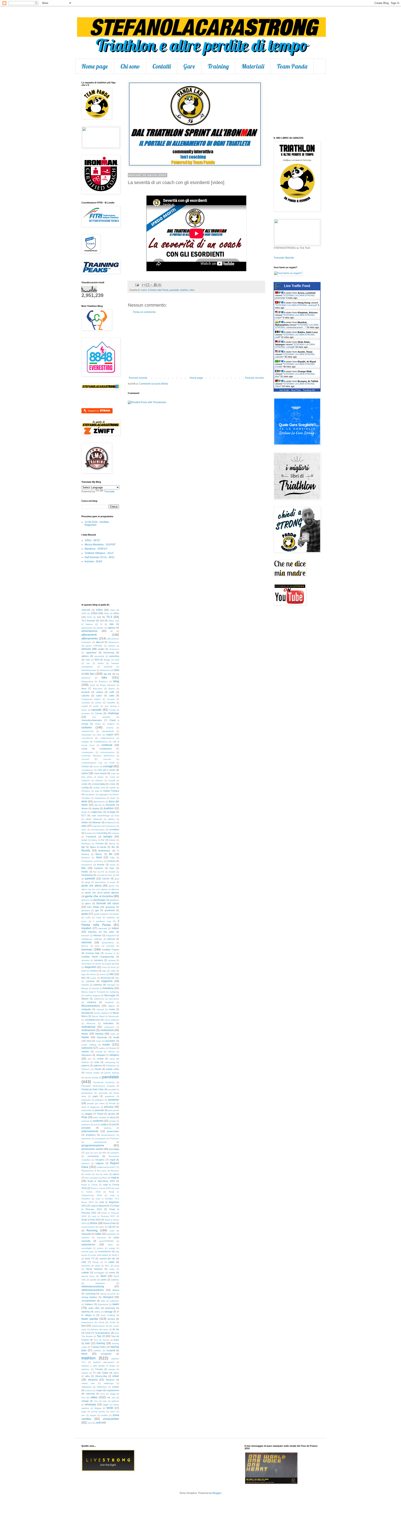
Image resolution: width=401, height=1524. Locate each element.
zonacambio (111, 1418)
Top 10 (101, 1336)
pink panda (113, 1110)
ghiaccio (85, 900)
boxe (83, 688)
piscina (111, 1114)
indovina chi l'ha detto (101, 932)
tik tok (116, 1329)
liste (83, 978)
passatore (109, 1096)
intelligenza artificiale (91, 939)
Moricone (91, 1023)
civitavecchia (87, 731)
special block (88, 1276)
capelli (84, 706)
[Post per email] (137, 284)
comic (84, 748)
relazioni (85, 1163)
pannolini (103, 1093)
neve (88, 1041)
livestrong (105, 978)
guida (84, 913)
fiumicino (85, 857)
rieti (97, 1174)
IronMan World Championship (97, 956)
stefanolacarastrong (92, 1286)
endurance (110, 826)
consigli (108, 766)
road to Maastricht (100, 1205)
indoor (115, 928)
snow (116, 1266)
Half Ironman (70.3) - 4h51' (100, 557)
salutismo (111, 1234)
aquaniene (91, 652)
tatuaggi (108, 1311)
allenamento (89, 638)
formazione (86, 865)
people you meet (95, 1103)
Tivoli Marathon (102, 1333)
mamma (98, 984)
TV (94, 1373)
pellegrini (99, 1100)
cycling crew (99, 787)
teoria (112, 1322)
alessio (100, 628)
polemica (85, 1124)
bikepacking (87, 681)
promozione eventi (92, 1149)
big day (107, 674)
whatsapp (90, 1404)
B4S (97, 659)
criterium (99, 780)
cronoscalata (98, 784)
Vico (83, 1397)
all (111, 631)
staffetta (115, 1280)
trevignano (106, 1354)
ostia (96, 1062)
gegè (87, 882)
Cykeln (112, 787)
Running (92, 1230)
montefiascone (92, 1020)
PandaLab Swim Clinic (92, 1089)
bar (88, 663)
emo (83, 825)
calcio (99, 695)
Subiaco (89, 1304)
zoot (90, 1423)
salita (98, 1233)
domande (110, 805)
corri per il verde (106, 770)
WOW (110, 1408)
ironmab (110, 946)
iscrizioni (85, 960)
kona (113, 967)
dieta (84, 801)
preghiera (90, 1135)
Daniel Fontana (111, 791)
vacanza (93, 1379)
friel (94, 872)
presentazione (108, 1135)
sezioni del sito (107, 1258)
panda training (111, 1073)
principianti (100, 1138)
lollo (117, 978)
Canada (111, 699)
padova (85, 1065)
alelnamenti (87, 628)
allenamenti (89, 634)
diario (112, 798)
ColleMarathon (101, 741)
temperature (87, 1322)
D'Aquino (85, 791)
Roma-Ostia (109, 1223)
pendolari (113, 1099)
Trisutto (99, 1369)
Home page (94, 66)
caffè (111, 692)
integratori (111, 935)
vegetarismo (113, 1390)
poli (95, 1124)
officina (111, 1051)
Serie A (115, 1255)
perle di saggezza (90, 1107)
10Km (99, 609)
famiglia (107, 836)
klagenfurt (90, 967)
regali (112, 1159)
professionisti (100, 1142)
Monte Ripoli (98, 1016)
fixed (99, 857)
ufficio (116, 1373)
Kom (104, 967)
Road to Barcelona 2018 (101, 1181)
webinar (115, 1401)
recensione (93, 1156)
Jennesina (86, 964)
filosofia (85, 850)
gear (117, 879)
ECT (83, 815)
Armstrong (108, 652)
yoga (83, 1411)
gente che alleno (91, 885)
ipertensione (108, 942)
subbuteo (114, 1301)
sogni (112, 1269)
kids (117, 964)
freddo (84, 871)
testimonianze (98, 1326)
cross (112, 784)
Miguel (111, 1006)
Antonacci (114, 649)
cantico (98, 702)
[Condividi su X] (152, 285)
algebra (111, 627)
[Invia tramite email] (144, 285)
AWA (87, 660)
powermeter (113, 1131)
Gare (189, 66)
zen (83, 1415)
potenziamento (89, 1131)
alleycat (100, 642)
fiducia (112, 843)
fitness (98, 854)
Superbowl (103, 1304)
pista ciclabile (99, 1117)
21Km (94, 613)
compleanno (105, 748)
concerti (85, 759)
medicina (91, 1002)
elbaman (96, 822)
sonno (112, 1272)
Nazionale (102, 1037)
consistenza (87, 770)
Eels (117, 815)
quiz (87, 1153)
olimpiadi (100, 1055)
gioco (88, 903)
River (104, 1178)
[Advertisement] (196, 345)
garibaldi (90, 878)
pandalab (174, 290)
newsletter (110, 1041)
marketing (114, 992)
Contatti (161, 66)
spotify (93, 1280)
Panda (98, 1069)
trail (87, 1343)
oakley (102, 1048)
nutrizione (87, 1047)
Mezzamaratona (90, 1005)
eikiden (111, 819)
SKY (107, 1266)
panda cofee (112, 1069)
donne (84, 808)
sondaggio (99, 1272)
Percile (112, 1103)
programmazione (92, 1145)
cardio (96, 706)
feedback (85, 843)
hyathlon (111, 917)
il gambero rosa (102, 921)
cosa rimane (100, 773)
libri (112, 974)
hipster (116, 914)
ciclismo (86, 727)
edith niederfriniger (100, 815)
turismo (84, 1373)
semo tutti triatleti (99, 1255)
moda (112, 1009)
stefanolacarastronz (92, 1290)
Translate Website (284, 257)
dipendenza (99, 801)
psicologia (114, 1149)
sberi (110, 1244)
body (92, 685)
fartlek (84, 840)
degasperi (103, 794)
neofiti (116, 1037)
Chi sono (130, 66)
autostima (114, 656)
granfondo (110, 910)
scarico (100, 1248)
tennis (101, 1322)
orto (89, 1059)
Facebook (91, 836)
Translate (109, 491)
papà (95, 1096)
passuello (86, 1100)
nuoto (106, 1044)
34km (106, 613)
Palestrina (111, 1065)
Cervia (98, 713)
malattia (85, 985)
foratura (111, 861)
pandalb (112, 1089)
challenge (113, 713)
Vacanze (110, 1379)
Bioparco (103, 681)
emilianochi (110, 822)
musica (99, 1033)
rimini (105, 1174)
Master (85, 998)
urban (115, 1376)
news (98, 1041)
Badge (107, 660)
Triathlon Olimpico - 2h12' (99, 553)
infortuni (97, 935)
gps (97, 910)
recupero (99, 1159)
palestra (98, 1065)
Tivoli (87, 1333)
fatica (94, 840)
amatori (111, 646)
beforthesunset (88, 670)
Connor (85, 766)
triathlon (184, 290)
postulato (86, 1127)
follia (112, 857)
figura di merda (98, 847)
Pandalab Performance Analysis (98, 1086)
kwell (83, 971)
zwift (98, 1422)
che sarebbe (101, 717)
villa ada (111, 1397)
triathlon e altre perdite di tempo (98, 1366)
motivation (108, 1023)
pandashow (87, 1093)
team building (108, 1315)
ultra (87, 1376)
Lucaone (90, 981)
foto (83, 868)
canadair (85, 702)
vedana (88, 1390)
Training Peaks (98, 1347)
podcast (85, 1121)
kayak (108, 964)
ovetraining (110, 1062)
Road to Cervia (89, 1185)
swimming (110, 1308)
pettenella (86, 1110)
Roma (93, 1223)
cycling (85, 787)
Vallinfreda (102, 1387)
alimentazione (89, 631)
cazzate (96, 709)
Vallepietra (86, 1387)
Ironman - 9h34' (93, 561)
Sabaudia (86, 1234)
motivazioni (107, 1030)
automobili (99, 656)
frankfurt (98, 868)
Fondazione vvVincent (92, 861)
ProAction (114, 1138)
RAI (104, 1153)
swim (115, 1304)
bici (92, 673)
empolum (97, 826)
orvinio (100, 1058)
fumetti (112, 872)
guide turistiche (101, 914)
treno (84, 1353)
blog (116, 681)
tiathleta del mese (99, 1329)
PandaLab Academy (103, 1082)
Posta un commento (144, 312)
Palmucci (85, 1069)
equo (83, 829)
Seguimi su (93, 410)
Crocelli (111, 780)
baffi (117, 660)
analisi (101, 649)
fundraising (87, 875)
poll (113, 1124)
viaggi (112, 1394)
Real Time (296, 390)
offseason (86, 1055)
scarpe (112, 1248)
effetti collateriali (94, 819)
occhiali (98, 1051)
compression (87, 752)
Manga (84, 988)
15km (112, 610)
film (113, 847)
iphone (84, 946)
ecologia (111, 812)
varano (115, 1387)
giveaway (110, 907)
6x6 (99, 617)
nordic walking (88, 1045)
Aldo (111, 624)
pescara (108, 1106)
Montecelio (114, 1016)
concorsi (107, 759)
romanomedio (88, 1227)
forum (112, 865)
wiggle (106, 1404)
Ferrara (99, 843)
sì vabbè (109, 1262)
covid (112, 777)
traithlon (97, 1350)
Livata (93, 978)
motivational (88, 1026)
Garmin (105, 878)
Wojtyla (97, 1408)
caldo (111, 695)
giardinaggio (99, 900)
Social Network (94, 1269)
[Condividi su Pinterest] (159, 285)
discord (97, 805)
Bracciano (98, 688)
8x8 (102, 620)
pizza (112, 1117)
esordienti (114, 829)
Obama (112, 1048)
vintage (85, 1401)
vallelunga (108, 1383)
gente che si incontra (99, 896)
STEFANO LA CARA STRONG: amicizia (296, 305)
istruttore (98, 960)
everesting (101, 833)
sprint (103, 1279)
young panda (98, 1411)
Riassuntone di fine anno (94, 1171)
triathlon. (85, 1369)
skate (97, 1266)
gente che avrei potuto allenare (102, 892)
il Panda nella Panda (158, 290)
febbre (112, 840)
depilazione (100, 798)
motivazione (88, 1030)
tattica (97, 1312)
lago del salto (109, 971)
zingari (93, 1415)
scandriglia (86, 1248)
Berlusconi (105, 670)
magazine (107, 981)
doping (95, 808)
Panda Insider (93, 1073)
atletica (85, 656)
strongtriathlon (88, 1300)
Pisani (100, 1114)
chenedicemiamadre (91, 720)
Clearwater (86, 735)
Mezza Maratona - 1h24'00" (100, 544)
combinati (106, 745)
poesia (112, 1121)
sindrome (85, 1266)
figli (83, 847)
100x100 (85, 610)
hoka (98, 917)
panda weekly (91, 1077)
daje (97, 791)
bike (104, 677)
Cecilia (112, 710)
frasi (112, 868)
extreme (115, 833)
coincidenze (87, 738)
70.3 (109, 616)
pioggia (88, 1114)
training (100, 1343)
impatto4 (86, 928)
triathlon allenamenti (103, 1362)
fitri (110, 854)
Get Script (284, 390)
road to (115, 1177)
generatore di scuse (105, 882)
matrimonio (99, 999)
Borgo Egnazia (107, 685)
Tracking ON (309, 390)
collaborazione (107, 738)
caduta (99, 692)
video (192, 290)
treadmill (111, 1350)
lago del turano (88, 974)
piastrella (99, 1110)
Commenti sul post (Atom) (153, 383)
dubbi (84, 812)
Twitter (105, 1373)
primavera (86, 1138)
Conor (96, 766)
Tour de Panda (101, 1340)
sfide (83, 1262)
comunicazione (107, 752)
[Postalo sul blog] (148, 285)
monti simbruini (112, 1020)
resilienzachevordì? (106, 1167)
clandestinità (108, 731)
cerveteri (85, 713)
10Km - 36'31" (92, 540)
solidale (85, 1272)
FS (102, 872)
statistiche (100, 1283)
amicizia (86, 649)
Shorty (96, 1262)
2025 (83, 613)
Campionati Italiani (90, 699)
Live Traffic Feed (297, 286)
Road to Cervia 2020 (101, 1188)
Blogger (216, 1493)
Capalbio (111, 702)
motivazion (109, 1027)
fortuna (100, 864)
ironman (86, 949)
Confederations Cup (91, 763)
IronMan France (110, 949)
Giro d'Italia (93, 907)
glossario (85, 910)
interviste (86, 942)
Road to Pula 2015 (90, 1219)
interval (111, 939)
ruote (111, 1230)
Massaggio (109, 995)
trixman (111, 1369)
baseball (108, 666)
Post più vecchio (254, 377)
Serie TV (89, 1258)
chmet (98, 724)
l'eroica (94, 970)
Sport (103, 1276)
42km (116, 613)
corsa (84, 773)
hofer (88, 917)
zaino (112, 1411)
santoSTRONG (106, 1241)
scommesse (104, 1251)
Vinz (96, 1401)
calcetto (85, 695)
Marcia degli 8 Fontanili (93, 992)
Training (218, 66)
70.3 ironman (88, 620)
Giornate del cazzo (107, 903)
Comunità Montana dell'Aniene (97, 755)
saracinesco (88, 1244)
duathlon (109, 808)
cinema (109, 727)
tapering (85, 1311)
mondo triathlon (101, 1013)
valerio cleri (88, 1383)
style (103, 1301)
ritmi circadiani (91, 1178)
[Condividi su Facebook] (156, 285)
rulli (109, 1227)
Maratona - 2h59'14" (96, 548)
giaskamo (114, 900)
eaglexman (96, 812)
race (96, 1153)
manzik (95, 988)
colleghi (85, 741)
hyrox (84, 921)
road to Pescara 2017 (103, 1216)
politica (104, 1124)
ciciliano (111, 724)
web (105, 1401)
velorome (90, 1393)
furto (110, 875)
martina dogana (92, 995)
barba (101, 663)
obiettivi (85, 1051)
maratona (108, 988)
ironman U (110, 953)
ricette (88, 1174)
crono (84, 784)
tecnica (111, 1319)
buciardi (85, 692)
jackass (111, 960)
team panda (89, 1318)
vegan (99, 1390)
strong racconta (108, 1294)
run (117, 1227)
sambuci (85, 1237)
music (84, 1033)
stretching (90, 1293)
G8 (117, 875)
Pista (84, 1117)
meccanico (114, 999)
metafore (109, 1002)
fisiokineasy (104, 850)
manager (111, 985)
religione (99, 1163)
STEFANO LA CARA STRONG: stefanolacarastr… (296, 326)
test (83, 1325)
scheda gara (87, 1251)
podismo (98, 1120)
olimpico (114, 1055)
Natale (85, 1037)
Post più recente (138, 377)
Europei (89, 833)
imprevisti (102, 928)
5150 (89, 617)
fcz (102, 840)
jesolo (98, 964)
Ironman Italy (92, 953)
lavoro (103, 974)
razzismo (115, 1153)
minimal (100, 1009)
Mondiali (85, 1013)
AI (101, 624)
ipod (97, 946)
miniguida (86, 1009)
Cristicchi (85, 780)
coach (144, 290)
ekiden (84, 822)
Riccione (115, 1171)
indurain (85, 935)
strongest (108, 1297)
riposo (116, 1174)
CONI (111, 763)
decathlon (90, 794)
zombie (104, 1415)
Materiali (252, 66)
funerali (100, 875)
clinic (99, 735)
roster (101, 1227)
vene (102, 1394)
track (116, 1340)
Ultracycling (101, 1376)
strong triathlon (89, 1297)
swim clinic (94, 1308)
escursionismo (98, 829)
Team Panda (292, 66)
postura (107, 1128)
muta (112, 1034)
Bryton (112, 688)
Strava (115, 1290)
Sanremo (101, 1237)
